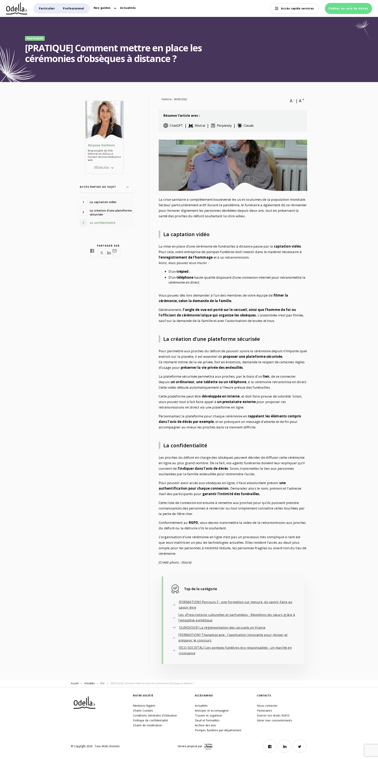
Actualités (128, 8)
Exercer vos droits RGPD (273, 715)
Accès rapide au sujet (98, 187)
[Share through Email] (116, 253)
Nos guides (102, 8)
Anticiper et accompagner (212, 710)
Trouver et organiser (208, 715)
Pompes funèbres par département (218, 730)
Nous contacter (267, 705)
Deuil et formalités (207, 720)
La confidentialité (102, 223)
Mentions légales (144, 705)
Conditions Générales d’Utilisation (155, 715)
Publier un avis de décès (348, 8)
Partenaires (264, 710)
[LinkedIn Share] (109, 253)
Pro (102, 683)
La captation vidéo (103, 202)
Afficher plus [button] (101, 167)
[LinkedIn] (284, 746)
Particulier (47, 8)
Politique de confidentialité (150, 720)
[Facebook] (269, 746)
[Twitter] (299, 746)
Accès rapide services (297, 8)
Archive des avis (205, 725)
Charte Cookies (143, 710)
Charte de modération (147, 725)
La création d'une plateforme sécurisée (111, 212)
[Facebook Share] (94, 253)
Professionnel (73, 8)
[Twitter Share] (101, 253)
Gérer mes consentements (274, 720)
